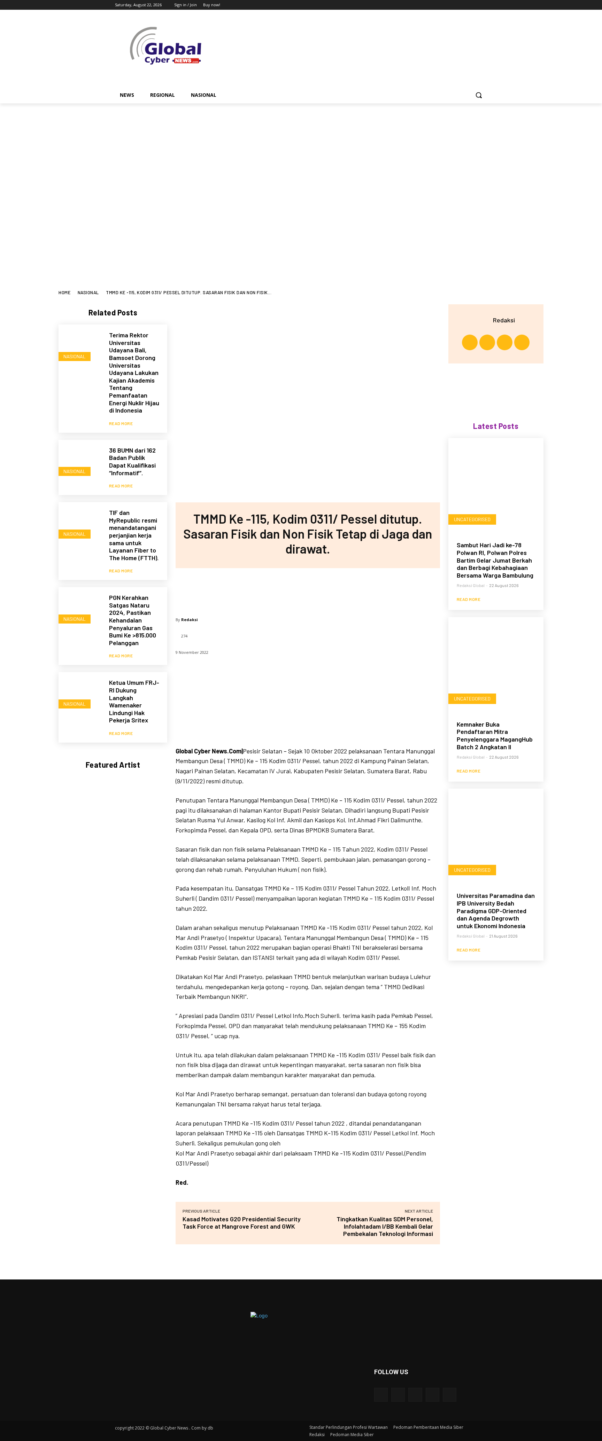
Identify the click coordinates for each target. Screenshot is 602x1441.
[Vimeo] (473, 5)
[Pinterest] (307, 589)
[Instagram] (454, 5)
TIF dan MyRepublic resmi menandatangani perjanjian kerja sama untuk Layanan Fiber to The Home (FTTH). (134, 535)
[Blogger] (381, 1394)
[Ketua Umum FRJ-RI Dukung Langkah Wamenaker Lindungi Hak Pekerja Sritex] (80, 693)
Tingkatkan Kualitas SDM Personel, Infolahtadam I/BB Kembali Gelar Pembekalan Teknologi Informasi (385, 1226)
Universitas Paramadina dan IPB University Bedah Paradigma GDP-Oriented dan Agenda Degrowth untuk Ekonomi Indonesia (496, 910)
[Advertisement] (301, 238)
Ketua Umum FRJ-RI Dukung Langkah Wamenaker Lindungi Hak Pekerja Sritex (134, 701)
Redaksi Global (471, 585)
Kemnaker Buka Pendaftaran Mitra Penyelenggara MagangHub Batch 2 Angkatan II (495, 735)
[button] (478, 95)
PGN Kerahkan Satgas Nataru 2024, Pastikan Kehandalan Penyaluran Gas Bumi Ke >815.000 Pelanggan (132, 620)
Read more (121, 423)
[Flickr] (415, 1394)
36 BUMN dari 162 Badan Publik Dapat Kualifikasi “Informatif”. (132, 461)
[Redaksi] (484, 320)
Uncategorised (472, 519)
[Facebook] (444, 5)
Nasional (88, 292)
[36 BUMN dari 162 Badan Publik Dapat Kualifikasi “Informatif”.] (80, 461)
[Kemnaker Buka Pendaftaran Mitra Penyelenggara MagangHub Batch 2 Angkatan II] (495, 664)
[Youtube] (483, 5)
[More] (353, 589)
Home (64, 292)
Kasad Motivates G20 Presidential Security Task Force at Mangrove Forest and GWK (242, 1222)
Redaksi (189, 619)
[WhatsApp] (330, 589)
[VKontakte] (449, 1394)
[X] (464, 5)
